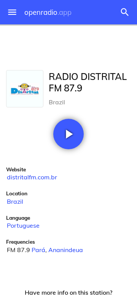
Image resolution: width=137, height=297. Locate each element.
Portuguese (23, 225)
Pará (38, 250)
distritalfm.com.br (32, 177)
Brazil (15, 201)
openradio (48, 12)
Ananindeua (65, 250)
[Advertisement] (68, 45)
